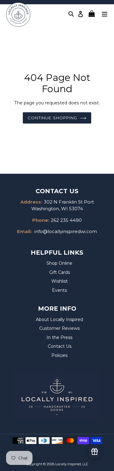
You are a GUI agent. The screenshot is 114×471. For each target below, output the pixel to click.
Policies (59, 355)
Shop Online (59, 263)
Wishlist (59, 281)
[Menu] (104, 13)
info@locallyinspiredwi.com (65, 231)
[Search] (71, 14)
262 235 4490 (66, 220)
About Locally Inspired (59, 319)
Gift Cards (59, 272)
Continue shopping (52, 117)
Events (59, 290)
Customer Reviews (59, 328)
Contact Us (59, 346)
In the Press (59, 337)
